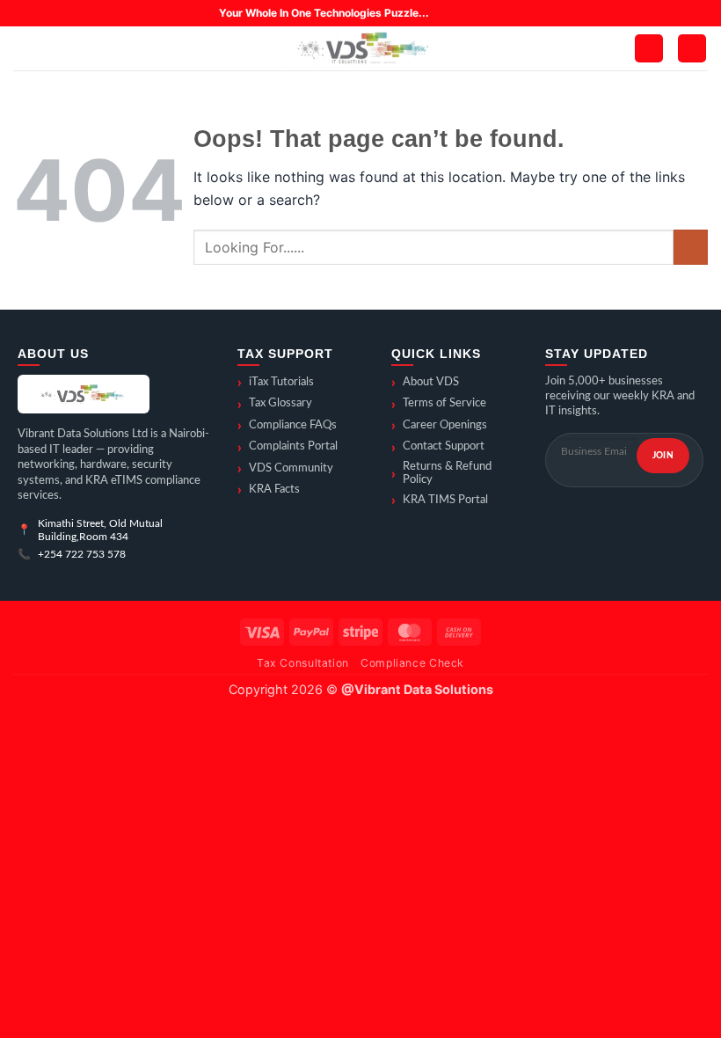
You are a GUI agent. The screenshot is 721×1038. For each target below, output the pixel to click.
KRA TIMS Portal (439, 500)
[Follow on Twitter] (477, 13)
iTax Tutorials (275, 383)
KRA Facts (268, 490)
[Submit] (691, 247)
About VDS (425, 383)
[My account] (649, 48)
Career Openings (439, 426)
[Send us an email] (494, 13)
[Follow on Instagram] (460, 13)
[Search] (53, 48)
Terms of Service (438, 405)
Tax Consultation (303, 662)
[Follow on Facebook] (443, 13)
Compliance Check (412, 662)
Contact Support (437, 448)
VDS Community (285, 469)
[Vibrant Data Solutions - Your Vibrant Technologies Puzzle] (360, 48)
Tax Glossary (274, 405)
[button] (23, 47)
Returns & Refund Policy (441, 473)
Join (663, 455)
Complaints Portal (287, 448)
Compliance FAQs (287, 426)
